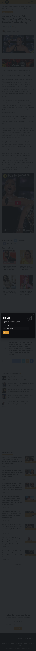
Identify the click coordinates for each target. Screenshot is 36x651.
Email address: (7, 326)
